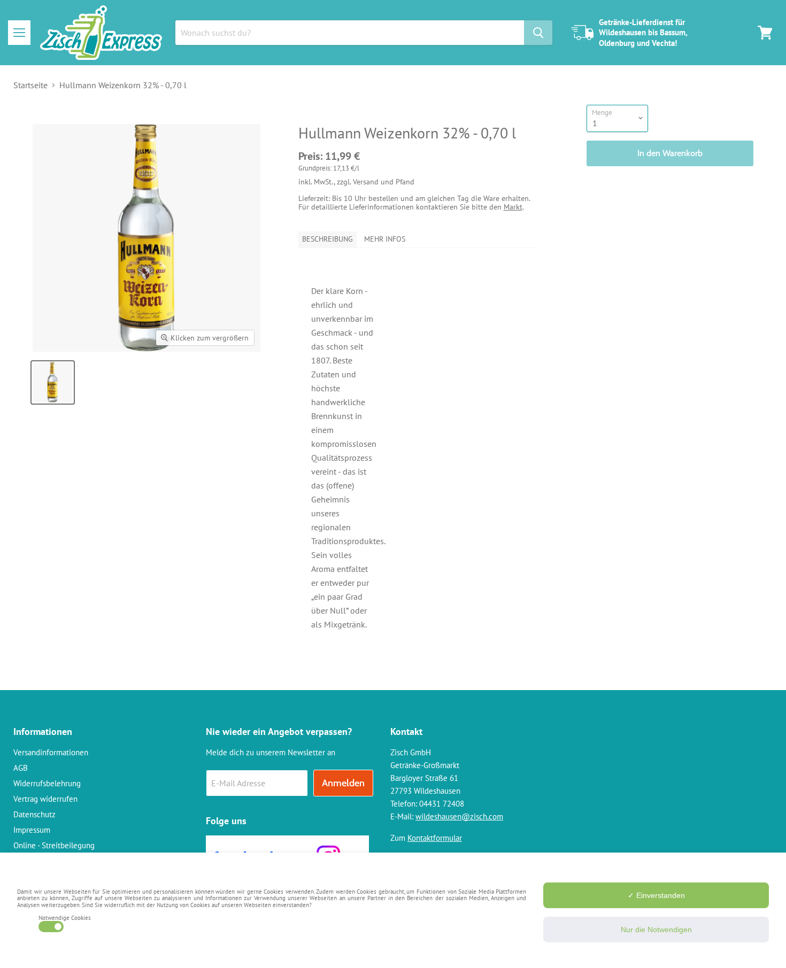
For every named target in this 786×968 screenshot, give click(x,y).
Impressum (31, 830)
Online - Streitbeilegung (54, 845)
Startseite (30, 85)
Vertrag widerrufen (45, 799)
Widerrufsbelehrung (47, 783)
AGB (20, 768)
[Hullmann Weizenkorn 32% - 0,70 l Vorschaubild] (53, 382)
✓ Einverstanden (656, 895)
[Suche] (538, 32)
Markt (513, 207)
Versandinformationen (50, 752)
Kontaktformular (434, 838)
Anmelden (343, 783)
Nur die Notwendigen (656, 929)
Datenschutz (34, 814)
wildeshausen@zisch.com (459, 816)
